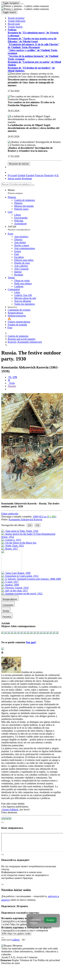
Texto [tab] (11, 383)
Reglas (16, 960)
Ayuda (5, 957)
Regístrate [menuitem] (27, 178)
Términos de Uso (29, 960)
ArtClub (19, 228)
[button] (16, 18)
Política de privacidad (49, 960)
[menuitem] (56, 175)
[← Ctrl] (9, 548)
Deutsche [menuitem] (49, 175)
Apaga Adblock (10, 809)
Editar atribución (9, 513)
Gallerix (15, 939)
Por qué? (31, 642)
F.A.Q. (12, 957)
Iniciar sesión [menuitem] (14, 178)
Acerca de (21, 957)
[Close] (33, 185)
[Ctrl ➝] (16, 573)
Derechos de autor (10, 963)
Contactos (32, 957)
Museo (15, 191)
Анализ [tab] (12, 386)
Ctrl (29, 525)
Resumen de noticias (19, 164)
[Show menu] (22, 3)
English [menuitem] (21, 175)
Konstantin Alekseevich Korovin (25, 519)
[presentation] (35, 389)
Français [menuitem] (39, 175)
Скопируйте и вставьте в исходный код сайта (26, 921)
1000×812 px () (44, 516)
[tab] (12, 377)
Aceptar (50, 920)
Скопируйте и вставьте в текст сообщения (24, 930)
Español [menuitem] (30, 175)
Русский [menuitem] (12, 175)
